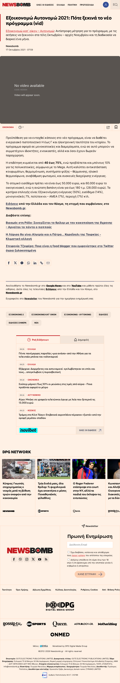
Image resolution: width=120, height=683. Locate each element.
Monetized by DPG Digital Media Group (70, 646)
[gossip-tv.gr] (12, 624)
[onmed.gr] (60, 635)
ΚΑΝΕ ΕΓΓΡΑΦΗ (87, 574)
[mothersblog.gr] (107, 624)
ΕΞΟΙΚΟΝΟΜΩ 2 (16, 314)
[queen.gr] (60, 624)
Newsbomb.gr (15, 208)
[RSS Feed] (46, 559)
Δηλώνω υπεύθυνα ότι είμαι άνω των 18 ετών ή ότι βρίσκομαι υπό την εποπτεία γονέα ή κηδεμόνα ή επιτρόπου (89, 563)
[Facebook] (14, 559)
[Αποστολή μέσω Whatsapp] (28, 263)
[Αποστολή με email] (48, 263)
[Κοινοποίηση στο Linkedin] (35, 263)
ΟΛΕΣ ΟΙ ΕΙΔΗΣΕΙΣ (45, 5)
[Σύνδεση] (105, 4)
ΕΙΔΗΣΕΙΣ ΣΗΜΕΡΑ (17, 323)
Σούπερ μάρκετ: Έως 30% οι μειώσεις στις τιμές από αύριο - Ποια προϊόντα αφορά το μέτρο (55, 386)
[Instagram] (27, 559)
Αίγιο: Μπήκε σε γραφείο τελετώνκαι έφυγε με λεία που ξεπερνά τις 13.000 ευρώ (57, 401)
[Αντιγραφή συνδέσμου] (108, 127)
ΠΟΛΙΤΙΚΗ (72, 5)
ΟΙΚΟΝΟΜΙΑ (8, 127)
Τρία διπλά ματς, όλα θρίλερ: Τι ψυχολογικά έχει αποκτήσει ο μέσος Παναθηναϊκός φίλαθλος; (52, 491)
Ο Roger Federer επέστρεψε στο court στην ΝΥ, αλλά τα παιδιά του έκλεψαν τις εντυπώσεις (87, 491)
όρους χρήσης (78, 555)
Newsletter (30, 298)
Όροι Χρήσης (22, 590)
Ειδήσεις (12, 204)
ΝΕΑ (36, 323)
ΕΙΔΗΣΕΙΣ (103, 314)
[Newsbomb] (30, 551)
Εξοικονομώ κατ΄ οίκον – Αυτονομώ (30, 31)
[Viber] (20, 559)
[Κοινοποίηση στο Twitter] (15, 263)
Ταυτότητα (7, 590)
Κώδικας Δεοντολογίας (65, 590)
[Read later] (116, 127)
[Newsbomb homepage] (16, 5)
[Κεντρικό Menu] (115, 4)
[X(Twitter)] (33, 559)
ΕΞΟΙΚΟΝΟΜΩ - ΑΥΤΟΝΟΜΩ (77, 314)
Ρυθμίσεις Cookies (89, 590)
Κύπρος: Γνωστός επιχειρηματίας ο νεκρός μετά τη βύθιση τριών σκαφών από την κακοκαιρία (17, 491)
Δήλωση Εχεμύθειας (42, 590)
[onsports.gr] (36, 624)
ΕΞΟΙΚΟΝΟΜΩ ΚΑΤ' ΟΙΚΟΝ (44, 314)
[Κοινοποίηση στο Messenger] (22, 263)
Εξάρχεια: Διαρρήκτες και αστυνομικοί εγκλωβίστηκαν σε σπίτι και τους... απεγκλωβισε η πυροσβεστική (57, 370)
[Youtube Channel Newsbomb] (40, 559)
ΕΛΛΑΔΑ (61, 5)
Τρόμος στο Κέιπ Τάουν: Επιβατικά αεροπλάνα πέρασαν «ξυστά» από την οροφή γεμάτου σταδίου (60, 416)
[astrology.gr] (83, 624)
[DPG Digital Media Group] (60, 606)
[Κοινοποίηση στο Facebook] (9, 263)
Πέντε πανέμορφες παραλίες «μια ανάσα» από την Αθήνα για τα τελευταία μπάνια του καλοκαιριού (55, 355)
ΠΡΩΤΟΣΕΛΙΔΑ (87, 5)
